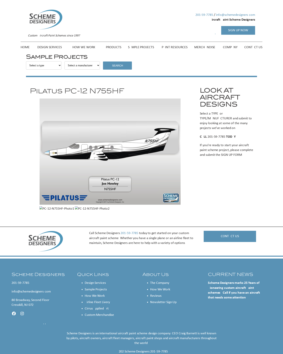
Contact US (230, 236)
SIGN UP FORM (231, 155)
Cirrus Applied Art (97, 308)
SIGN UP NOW (238, 30)
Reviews (156, 296)
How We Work (95, 296)
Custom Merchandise (99, 315)
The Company (159, 283)
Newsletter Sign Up (163, 302)
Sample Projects (96, 289)
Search (117, 65)
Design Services (95, 283)
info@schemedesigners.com (235, 15)
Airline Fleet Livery (97, 302)
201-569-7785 (204, 15)
